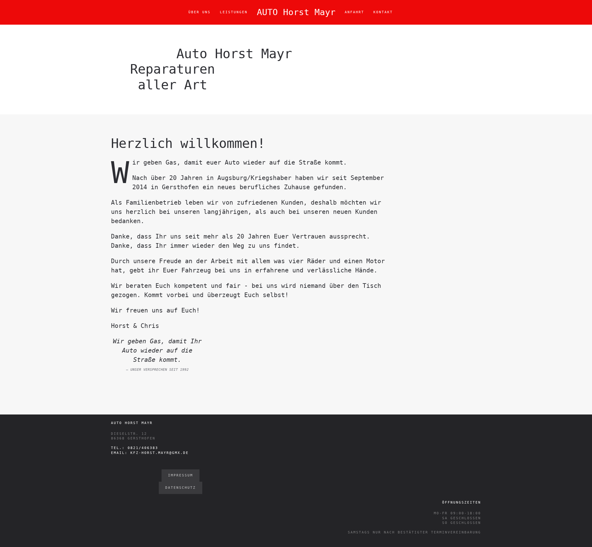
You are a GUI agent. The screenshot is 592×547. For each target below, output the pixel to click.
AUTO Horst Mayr (296, 12)
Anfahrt (354, 12)
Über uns (199, 12)
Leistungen (234, 12)
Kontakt (383, 12)
